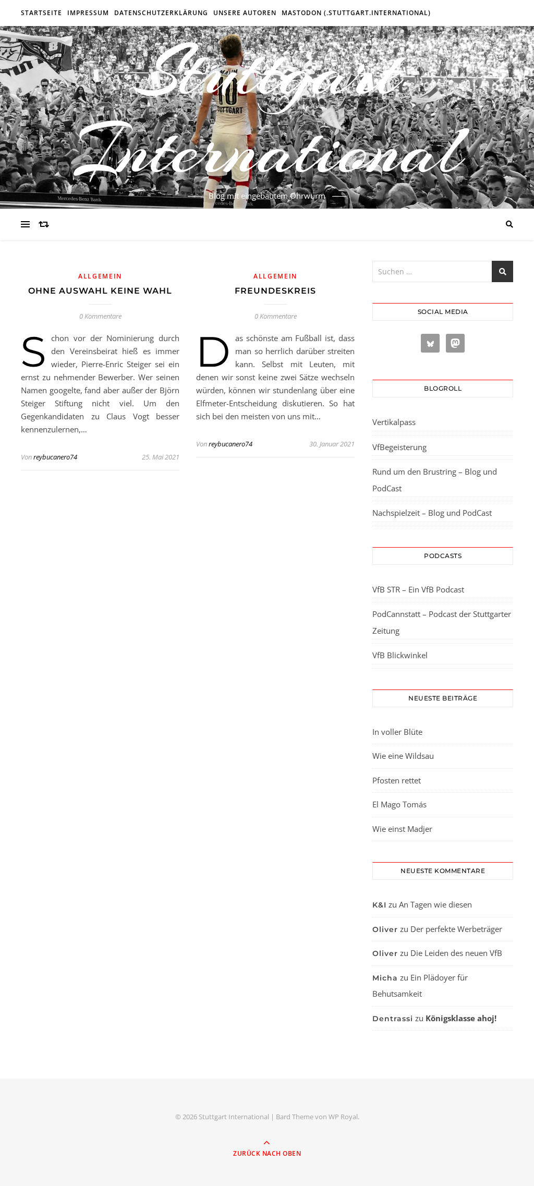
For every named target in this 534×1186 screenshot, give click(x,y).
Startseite (41, 12)
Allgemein (100, 276)
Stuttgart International (267, 111)
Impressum (88, 12)
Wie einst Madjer (402, 829)
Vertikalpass (394, 422)
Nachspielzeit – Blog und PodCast (432, 512)
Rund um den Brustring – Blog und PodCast (434, 479)
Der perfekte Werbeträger (456, 929)
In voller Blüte (397, 732)
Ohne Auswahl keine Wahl (100, 291)
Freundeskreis (275, 291)
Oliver (385, 929)
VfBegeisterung (399, 447)
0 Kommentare (100, 316)
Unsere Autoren (244, 12)
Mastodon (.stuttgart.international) (356, 12)
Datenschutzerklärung (161, 12)
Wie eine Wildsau (403, 756)
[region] (135, 1098)
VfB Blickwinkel (400, 655)
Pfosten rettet (396, 780)
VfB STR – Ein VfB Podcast (418, 589)
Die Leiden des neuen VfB (456, 953)
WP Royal (343, 1116)
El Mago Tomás (399, 804)
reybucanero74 (55, 457)
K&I (379, 905)
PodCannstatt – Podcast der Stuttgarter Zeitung (441, 622)
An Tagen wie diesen (435, 904)
